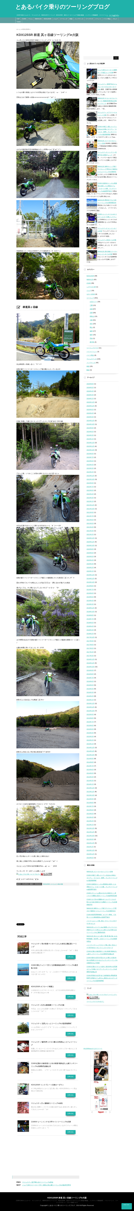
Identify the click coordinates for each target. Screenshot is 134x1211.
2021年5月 (90, 523)
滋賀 (91, 331)
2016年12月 (91, 659)
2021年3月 (90, 531)
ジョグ (55, 19)
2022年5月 (90, 490)
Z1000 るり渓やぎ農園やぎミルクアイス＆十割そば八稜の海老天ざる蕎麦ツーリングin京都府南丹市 (102, 902)
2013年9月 (90, 799)
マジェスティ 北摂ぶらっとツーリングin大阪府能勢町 (51, 1023)
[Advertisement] (34, 904)
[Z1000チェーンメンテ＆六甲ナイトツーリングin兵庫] (23, 1131)
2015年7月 (90, 722)
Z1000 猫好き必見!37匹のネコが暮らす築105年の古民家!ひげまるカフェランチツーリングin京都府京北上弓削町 (102, 960)
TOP (18, 19)
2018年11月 (90, 608)
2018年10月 (91, 611)
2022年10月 (91, 479)
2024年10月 (91, 424)
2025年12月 (91, 402)
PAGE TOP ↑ (127, 1204)
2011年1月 (90, 847)
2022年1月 (90, 501)
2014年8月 (90, 762)
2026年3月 (90, 395)
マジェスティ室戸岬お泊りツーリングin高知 (37, 1182)
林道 (71, 19)
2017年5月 (90, 648)
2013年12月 (91, 788)
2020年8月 (90, 549)
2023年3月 (90, 468)
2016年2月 (90, 696)
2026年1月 (90, 398)
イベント (98, 19)
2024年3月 (90, 435)
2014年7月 (90, 766)
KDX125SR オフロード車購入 (42, 986)
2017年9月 (90, 641)
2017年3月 (90, 656)
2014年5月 (90, 773)
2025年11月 (90, 406)
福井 (91, 335)
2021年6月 (90, 520)
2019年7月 (90, 589)
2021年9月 (90, 512)
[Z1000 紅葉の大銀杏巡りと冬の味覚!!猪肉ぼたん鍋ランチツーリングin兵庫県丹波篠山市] (23, 1073)
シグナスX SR (91, 287)
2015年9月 (90, 714)
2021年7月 (90, 516)
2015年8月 (90, 718)
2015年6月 (90, 725)
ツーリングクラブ (92, 348)
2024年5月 (90, 431)
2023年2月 (90, 472)
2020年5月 (90, 556)
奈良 (91, 324)
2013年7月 (90, 806)
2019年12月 (91, 575)
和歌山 (92, 316)
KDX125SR (47, 19)
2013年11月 (90, 791)
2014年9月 (90, 758)
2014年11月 (90, 751)
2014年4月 (90, 777)
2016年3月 (90, 692)
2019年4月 (90, 600)
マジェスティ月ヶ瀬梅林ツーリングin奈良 (47, 1103)
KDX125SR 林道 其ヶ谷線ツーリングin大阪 (67, 1198)
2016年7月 (90, 678)
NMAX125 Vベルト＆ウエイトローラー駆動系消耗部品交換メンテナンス (107, 100)
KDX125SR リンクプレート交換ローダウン (47, 1085)
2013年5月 (90, 813)
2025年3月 (90, 417)
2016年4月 (90, 689)
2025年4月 (90, 413)
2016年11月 (90, 663)
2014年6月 (90, 769)
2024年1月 (90, 439)
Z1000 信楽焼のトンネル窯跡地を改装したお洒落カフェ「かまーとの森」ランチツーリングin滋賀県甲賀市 (102, 886)
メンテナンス (79, 19)
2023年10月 (91, 450)
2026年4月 (90, 391)
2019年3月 (90, 604)
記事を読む (71, 957)
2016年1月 (90, 700)
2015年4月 (90, 733)
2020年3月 (90, 564)
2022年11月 (90, 476)
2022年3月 (90, 498)
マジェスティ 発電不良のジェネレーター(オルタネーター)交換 (107, 86)
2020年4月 (90, 560)
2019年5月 (90, 597)
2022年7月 (90, 487)
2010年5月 (90, 858)
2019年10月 (91, 582)
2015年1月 (90, 744)
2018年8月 (90, 615)
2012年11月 (90, 832)
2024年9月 (90, 428)
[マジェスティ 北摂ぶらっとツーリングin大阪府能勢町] (23, 1033)
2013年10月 (91, 795)
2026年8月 (90, 384)
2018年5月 (90, 622)
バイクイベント (92, 351)
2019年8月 (90, 586)
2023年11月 (90, 446)
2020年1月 (90, 571)
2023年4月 (90, 464)
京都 (91, 309)
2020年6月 (90, 553)
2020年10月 (91, 545)
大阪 (58, 884)
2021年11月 (90, 505)
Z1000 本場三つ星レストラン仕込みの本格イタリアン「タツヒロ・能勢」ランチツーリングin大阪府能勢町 (102, 877)
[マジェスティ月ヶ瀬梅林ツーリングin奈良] (23, 1112)
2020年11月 (90, 542)
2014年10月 (91, 755)
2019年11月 (90, 578)
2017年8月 (90, 644)
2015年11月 (90, 707)
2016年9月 (90, 670)
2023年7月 (90, 457)
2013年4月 (90, 817)
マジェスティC (91, 359)
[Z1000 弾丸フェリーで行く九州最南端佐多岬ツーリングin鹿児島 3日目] (23, 974)
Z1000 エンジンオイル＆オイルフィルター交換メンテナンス (107, 216)
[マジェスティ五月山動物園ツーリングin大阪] (23, 1014)
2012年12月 (91, 828)
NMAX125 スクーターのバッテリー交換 (100, 871)
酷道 (88, 370)
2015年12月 (91, 703)
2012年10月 (91, 836)
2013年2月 (90, 821)
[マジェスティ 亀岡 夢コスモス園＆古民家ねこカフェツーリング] (23, 1051)
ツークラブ (89, 19)
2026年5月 (90, 387)
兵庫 (91, 313)
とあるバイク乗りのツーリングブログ (62, 7)
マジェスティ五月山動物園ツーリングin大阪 (47, 1005)
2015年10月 (91, 711)
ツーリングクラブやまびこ (95, 1001)
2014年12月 (91, 747)
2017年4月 (90, 652)
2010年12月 (91, 850)
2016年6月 (90, 681)
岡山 (91, 327)
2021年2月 (90, 534)
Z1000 (24, 19)
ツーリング (63, 19)
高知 (91, 338)
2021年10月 (91, 509)
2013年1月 (90, 824)
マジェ (30, 19)
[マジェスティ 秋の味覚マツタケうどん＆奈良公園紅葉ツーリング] (23, 953)
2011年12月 (90, 843)
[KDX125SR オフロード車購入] (23, 996)
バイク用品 (107, 19)
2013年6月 (90, 810)
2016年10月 (91, 667)
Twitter (19, 22)
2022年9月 (90, 483)
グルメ (115, 19)
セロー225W (91, 294)
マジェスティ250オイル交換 (107, 240)
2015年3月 (90, 736)
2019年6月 (90, 593)
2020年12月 (91, 538)
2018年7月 (90, 619)
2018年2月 (90, 633)
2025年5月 (90, 409)
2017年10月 (91, 637)
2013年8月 (90, 802)
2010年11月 (90, 854)
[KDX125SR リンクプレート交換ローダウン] (23, 1094)
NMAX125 (38, 19)
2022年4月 (90, 494)
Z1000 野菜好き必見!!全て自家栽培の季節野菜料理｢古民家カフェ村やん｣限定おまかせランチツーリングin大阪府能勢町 (102, 978)
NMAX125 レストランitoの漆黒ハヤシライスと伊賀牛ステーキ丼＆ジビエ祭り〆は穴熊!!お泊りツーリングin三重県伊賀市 (102, 929)
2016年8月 (90, 674)
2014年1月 (90, 784)
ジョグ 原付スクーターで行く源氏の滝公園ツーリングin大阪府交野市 (46, 1185)
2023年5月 (90, 461)
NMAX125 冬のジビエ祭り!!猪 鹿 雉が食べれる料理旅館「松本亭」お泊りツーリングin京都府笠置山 (102, 938)
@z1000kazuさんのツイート (92, 1048)
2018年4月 (90, 626)
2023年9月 (90, 453)
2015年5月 (90, 729)
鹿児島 (92, 342)
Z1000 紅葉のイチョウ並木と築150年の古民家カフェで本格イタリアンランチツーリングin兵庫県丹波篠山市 (102, 969)
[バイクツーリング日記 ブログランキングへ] (46, 876)
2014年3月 (90, 780)
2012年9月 (90, 839)
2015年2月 (90, 740)
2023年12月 (91, 442)
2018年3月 (90, 630)
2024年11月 (90, 420)
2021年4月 (90, 527)
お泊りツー (93, 301)
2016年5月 (90, 685)
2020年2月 (90, 567)
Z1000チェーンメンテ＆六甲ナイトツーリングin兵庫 (51, 1122)
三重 (91, 305)
